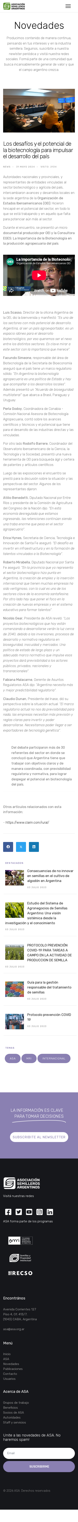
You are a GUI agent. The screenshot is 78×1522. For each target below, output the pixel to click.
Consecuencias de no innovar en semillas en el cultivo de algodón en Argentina (50, 876)
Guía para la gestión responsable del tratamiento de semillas (49, 987)
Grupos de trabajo (16, 1403)
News (7, 166)
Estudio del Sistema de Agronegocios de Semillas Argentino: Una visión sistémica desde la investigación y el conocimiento (36, 913)
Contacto (10, 1374)
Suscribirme (39, 1466)
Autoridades (12, 1417)
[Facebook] (8, 847)
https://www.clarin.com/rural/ (27, 822)
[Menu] (68, 6)
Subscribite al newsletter (39, 1137)
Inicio (7, 1354)
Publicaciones (13, 1369)
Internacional (54, 1058)
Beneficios (10, 1407)
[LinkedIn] (34, 847)
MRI (29, 1058)
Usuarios (9, 1379)
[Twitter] (21, 847)
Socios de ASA (13, 1412)
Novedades (11, 1364)
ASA (13, 1058)
